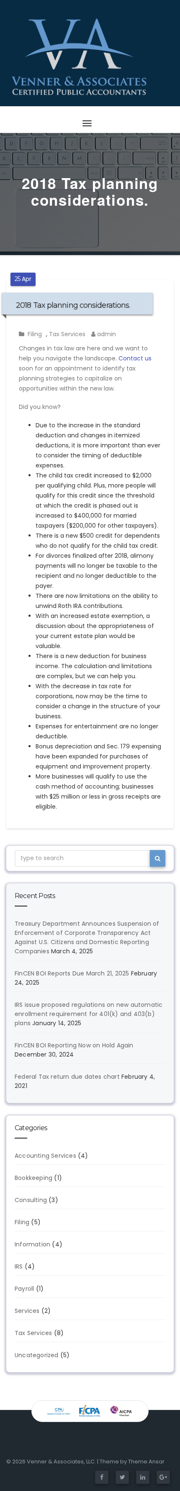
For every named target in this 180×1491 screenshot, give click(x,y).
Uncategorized (37, 1355)
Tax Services (67, 334)
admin (105, 334)
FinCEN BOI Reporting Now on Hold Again (74, 1045)
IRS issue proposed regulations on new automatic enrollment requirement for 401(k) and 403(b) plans (88, 1014)
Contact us (135, 358)
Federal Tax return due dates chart (67, 1076)
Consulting (31, 1200)
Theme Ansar (146, 1461)
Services (27, 1311)
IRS (19, 1266)
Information (32, 1244)
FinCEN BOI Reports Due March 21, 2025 (72, 973)
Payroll (24, 1288)
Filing (35, 334)
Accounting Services (45, 1155)
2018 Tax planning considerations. (73, 305)
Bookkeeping (33, 1178)
